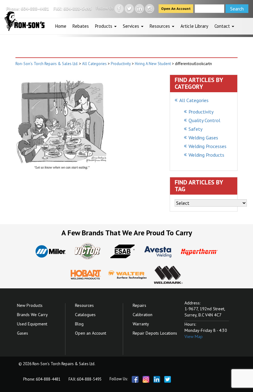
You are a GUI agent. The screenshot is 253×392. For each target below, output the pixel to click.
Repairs (139, 305)
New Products (30, 305)
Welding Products (206, 155)
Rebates (81, 26)
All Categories (194, 100)
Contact (222, 26)
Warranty (141, 324)
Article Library (194, 26)
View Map (194, 336)
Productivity (201, 112)
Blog (79, 324)
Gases (22, 333)
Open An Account (176, 8)
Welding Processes (207, 146)
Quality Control (204, 120)
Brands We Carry (32, 314)
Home (60, 26)
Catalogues (85, 314)
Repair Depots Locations (155, 333)
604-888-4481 (35, 8)
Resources (160, 26)
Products (104, 26)
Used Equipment (32, 324)
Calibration (142, 314)
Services (131, 26)
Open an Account (90, 333)
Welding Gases (203, 137)
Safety (195, 129)
